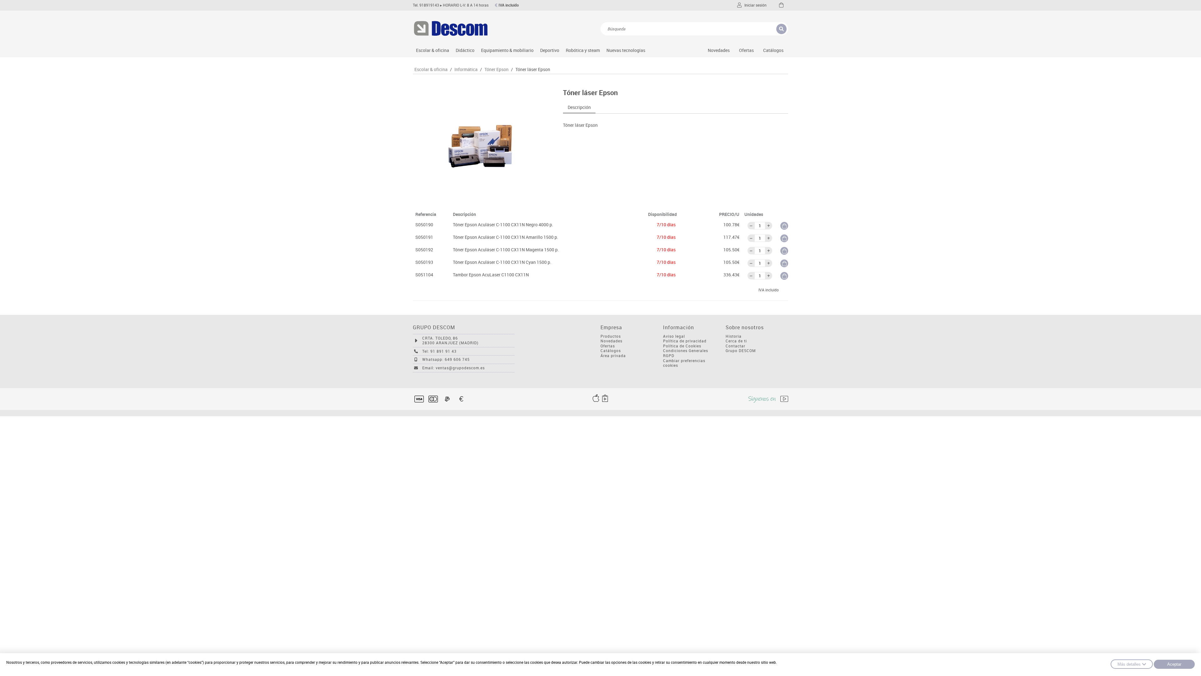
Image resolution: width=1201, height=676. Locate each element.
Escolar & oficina (432, 50)
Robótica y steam (583, 50)
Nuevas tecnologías (625, 50)
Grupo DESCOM (741, 350)
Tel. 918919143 (426, 5)
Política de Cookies (682, 346)
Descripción (579, 107)
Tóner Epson (496, 69)
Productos (610, 336)
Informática (466, 69)
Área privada (613, 355)
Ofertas (607, 346)
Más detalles (1129, 664)
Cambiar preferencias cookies (684, 363)
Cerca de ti (736, 341)
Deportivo (549, 50)
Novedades (719, 50)
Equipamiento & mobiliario (507, 50)
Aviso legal (674, 336)
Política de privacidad (685, 341)
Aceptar (1174, 664)
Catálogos (773, 50)
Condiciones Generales (685, 350)
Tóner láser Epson (532, 69)
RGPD (668, 355)
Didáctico (465, 50)
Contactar (735, 346)
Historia (734, 336)
